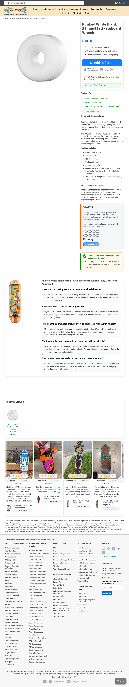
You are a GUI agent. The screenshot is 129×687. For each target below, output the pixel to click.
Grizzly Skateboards (36, 602)
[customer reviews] (102, 38)
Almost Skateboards (36, 556)
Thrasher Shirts (82, 581)
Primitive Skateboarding (37, 638)
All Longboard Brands (60, 605)
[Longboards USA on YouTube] (113, 549)
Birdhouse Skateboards (37, 572)
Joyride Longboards (12, 659)
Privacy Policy (58, 582)
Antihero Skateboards (36, 559)
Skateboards (96, 9)
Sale (87, 13)
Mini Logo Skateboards (37, 620)
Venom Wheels (82, 605)
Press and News (59, 599)
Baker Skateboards (36, 566)
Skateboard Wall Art (84, 569)
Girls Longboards (83, 578)
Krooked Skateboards (36, 617)
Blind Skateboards (35, 569)
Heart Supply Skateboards (38, 608)
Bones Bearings (83, 611)
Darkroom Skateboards (37, 578)
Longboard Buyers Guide (62, 554)
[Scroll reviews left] (8, 478)
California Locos (10, 646)
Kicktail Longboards (84, 551)
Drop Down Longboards (85, 554)
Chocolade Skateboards (37, 575)
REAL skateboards (35, 647)
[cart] (116, 3)
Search (55, 551)
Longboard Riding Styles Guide (64, 560)
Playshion (8, 656)
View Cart (56, 566)
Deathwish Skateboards (37, 584)
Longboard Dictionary (60, 563)
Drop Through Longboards (86, 560)
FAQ (54, 548)
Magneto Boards (10, 653)
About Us (77, 13)
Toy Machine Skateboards (38, 656)
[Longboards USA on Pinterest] (108, 549)
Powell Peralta (34, 635)
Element (32, 587)
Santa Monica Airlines (36, 650)
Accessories (111, 9)
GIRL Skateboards (35, 596)
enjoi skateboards (35, 590)
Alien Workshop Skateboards (39, 553)
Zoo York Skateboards (37, 662)
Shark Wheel (9, 665)
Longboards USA (71, 677)
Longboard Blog (58, 596)
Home (35, 9)
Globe (31, 599)
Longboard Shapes (78, 9)
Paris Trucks (82, 594)
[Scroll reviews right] (120, 478)
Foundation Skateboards (37, 593)
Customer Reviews (110, 556)
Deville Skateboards (12, 650)
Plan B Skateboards (36, 632)
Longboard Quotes (59, 602)
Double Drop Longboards (86, 563)
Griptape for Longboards (86, 575)
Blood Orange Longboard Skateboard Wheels (86, 601)
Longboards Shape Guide (62, 557)
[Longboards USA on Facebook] (103, 553)
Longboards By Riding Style (53, 9)
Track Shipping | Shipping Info (64, 569)
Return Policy (58, 588)
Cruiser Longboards (84, 557)
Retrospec (8, 662)
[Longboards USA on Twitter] (118, 549)
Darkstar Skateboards (37, 581)
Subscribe (107, 593)
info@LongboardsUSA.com (111, 574)
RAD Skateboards (35, 641)
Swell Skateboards (35, 653)
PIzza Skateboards (35, 629)
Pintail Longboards (84, 548)
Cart (121, 3)
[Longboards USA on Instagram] (103, 549)
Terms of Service (59, 585)
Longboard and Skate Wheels (87, 572)
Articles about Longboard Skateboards (62, 592)
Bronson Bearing (83, 608)
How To (65, 13)
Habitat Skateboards (36, 605)
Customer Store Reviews (95, 85)
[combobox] (44, 3)
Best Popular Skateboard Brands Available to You (62, 609)
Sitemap (56, 613)
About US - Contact (60, 579)
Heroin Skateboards (36, 611)
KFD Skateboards (35, 614)
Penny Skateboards (36, 626)
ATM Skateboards (35, 562)
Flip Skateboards (35, 644)
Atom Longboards (11, 643)
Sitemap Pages (58, 616)
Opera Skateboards (36, 623)
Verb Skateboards (35, 659)
